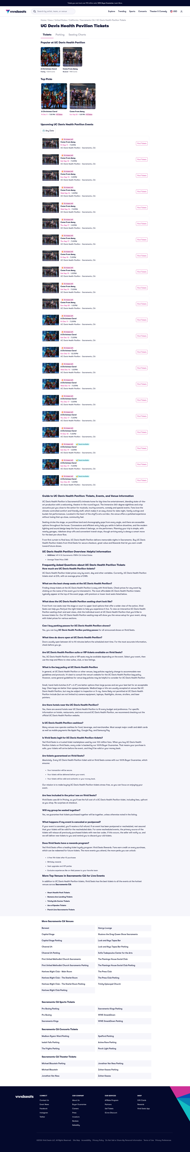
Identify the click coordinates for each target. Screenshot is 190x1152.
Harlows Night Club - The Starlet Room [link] (60, 978)
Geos (50, 20)
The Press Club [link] (105, 971)
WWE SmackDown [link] (106, 1015)
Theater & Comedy (158, 11)
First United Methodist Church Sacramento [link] (61, 959)
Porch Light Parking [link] (107, 1048)
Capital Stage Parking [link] (52, 940)
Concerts (142, 11)
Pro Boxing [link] (47, 1015)
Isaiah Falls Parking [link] (50, 1042)
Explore (111, 11)
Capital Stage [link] (48, 934)
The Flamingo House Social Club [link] (113, 959)
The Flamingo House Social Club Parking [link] (116, 965)
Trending (122, 11)
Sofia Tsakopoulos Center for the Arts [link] (115, 953)
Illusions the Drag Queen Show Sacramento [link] (118, 934)
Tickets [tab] (47, 34)
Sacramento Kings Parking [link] (110, 1009)
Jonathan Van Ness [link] (50, 1076)
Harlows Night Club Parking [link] (54, 990)
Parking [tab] (60, 34)
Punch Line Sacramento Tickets (61, 910)
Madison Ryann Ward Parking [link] (55, 1036)
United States (61, 20)
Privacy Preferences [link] (163, 1140)
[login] (181, 11)
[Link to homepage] (17, 11)
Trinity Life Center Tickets (58, 901)
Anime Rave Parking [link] (107, 1042)
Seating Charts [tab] (77, 34)
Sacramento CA (87, 20)
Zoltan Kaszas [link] (104, 1076)
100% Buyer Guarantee (105, 3)
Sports (132, 11)
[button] (48, 130)
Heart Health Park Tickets (58, 892)
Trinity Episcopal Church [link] (109, 984)
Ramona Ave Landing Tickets (60, 897)
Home (43, 20)
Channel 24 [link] (47, 947)
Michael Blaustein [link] (50, 1070)
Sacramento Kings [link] (50, 1021)
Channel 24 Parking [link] (51, 953)
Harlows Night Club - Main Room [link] (57, 971)
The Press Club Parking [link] (108, 978)
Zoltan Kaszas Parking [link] (108, 1070)
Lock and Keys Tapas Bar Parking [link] (113, 947)
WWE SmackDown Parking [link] (110, 1021)
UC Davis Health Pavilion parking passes (78, 630)
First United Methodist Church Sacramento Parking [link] (65, 965)
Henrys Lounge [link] (105, 928)
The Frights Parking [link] (50, 1048)
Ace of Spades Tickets (56, 905)
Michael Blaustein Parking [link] (53, 1063)
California (73, 20)
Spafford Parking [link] (106, 1036)
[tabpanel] (95, 264)
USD (175, 11)
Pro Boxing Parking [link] (50, 1009)
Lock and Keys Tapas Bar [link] (109, 940)
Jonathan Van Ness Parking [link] (110, 1063)
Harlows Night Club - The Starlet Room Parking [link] (63, 984)
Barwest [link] (45, 928)
